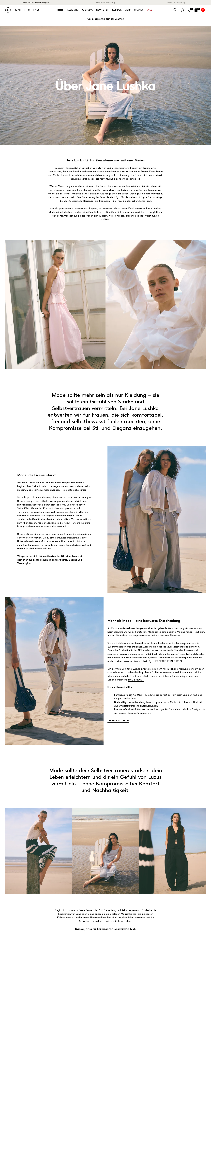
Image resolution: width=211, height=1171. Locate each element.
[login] (182, 10)
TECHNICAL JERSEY (118, 720)
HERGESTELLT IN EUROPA (168, 661)
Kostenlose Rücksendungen (35, 2)
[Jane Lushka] (22, 10)
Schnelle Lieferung (176, 2)
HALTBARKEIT (136, 679)
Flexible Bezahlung (105, 2)
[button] (60, 10)
